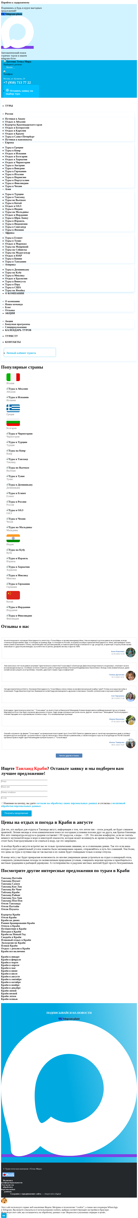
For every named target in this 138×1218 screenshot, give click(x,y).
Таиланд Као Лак (11, 886)
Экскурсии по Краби (13, 942)
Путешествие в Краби (13, 928)
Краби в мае (8, 968)
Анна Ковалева (117, 651)
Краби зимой (8, 990)
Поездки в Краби (11, 931)
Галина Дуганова (116, 675)
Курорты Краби (10, 914)
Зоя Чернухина (117, 696)
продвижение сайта (31, 1194)
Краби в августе (10, 976)
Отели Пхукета (10, 909)
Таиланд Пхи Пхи (11, 900)
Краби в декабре (10, 987)
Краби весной (9, 993)
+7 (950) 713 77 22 (17, 82)
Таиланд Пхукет (10, 880)
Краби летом (8, 996)
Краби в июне (9, 970)
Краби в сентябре (11, 979)
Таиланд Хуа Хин (11, 898)
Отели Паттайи (10, 906)
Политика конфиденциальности (11, 1181)
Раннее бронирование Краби (18, 923)
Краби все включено (13, 951)
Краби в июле (9, 973)
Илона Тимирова (116, 742)
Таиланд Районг (10, 895)
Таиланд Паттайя (11, 878)
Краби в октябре (11, 982)
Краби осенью (9, 999)
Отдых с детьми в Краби (15, 948)
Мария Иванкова (116, 719)
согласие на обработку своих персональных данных (66, 803)
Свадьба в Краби (11, 937)
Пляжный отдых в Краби (16, 940)
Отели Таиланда (11, 903)
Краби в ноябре (10, 985)
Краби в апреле (10, 965)
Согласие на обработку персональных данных (8, 1188)
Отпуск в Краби (10, 925)
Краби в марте (9, 962)
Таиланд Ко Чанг (11, 889)
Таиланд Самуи (10, 883)
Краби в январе (10, 956)
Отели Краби (9, 917)
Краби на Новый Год (13, 934)
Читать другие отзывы (69, 756)
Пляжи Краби (9, 945)
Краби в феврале (11, 959)
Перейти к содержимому (15, 2)
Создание (15, 1194)
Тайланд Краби (10, 892)
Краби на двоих (10, 920)
